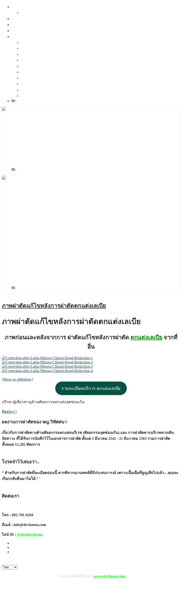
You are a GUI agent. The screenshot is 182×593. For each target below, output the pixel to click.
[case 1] (47, 358)
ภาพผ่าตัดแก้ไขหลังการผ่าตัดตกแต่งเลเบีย (54, 306)
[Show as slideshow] (17, 379)
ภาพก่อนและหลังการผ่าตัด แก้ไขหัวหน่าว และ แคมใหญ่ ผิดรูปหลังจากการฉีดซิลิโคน (91, 96)
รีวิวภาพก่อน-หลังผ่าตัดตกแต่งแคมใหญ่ (53, 54)
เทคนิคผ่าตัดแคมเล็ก (28, 25)
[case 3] (47, 366)
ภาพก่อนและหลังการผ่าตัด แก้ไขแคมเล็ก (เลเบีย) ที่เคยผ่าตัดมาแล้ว (76, 66)
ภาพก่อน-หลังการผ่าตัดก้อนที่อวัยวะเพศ (53, 42)
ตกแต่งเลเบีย (146, 337)
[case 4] (47, 371)
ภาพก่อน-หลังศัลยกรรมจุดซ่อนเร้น (39, 36)
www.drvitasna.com (109, 576)
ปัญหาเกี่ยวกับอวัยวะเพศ (31, 31)
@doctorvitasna (29, 534)
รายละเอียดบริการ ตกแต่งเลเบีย (91, 388)
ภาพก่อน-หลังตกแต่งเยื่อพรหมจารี (49, 90)
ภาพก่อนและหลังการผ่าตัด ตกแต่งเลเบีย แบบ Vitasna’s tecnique (72, 72)
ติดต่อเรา (28, 13)
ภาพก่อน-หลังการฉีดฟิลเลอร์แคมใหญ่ (52, 48)
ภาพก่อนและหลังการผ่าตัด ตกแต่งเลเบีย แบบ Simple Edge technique (75, 84)
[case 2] (47, 362)
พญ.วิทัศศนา (21, 19)
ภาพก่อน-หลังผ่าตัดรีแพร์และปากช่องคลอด (56, 60)
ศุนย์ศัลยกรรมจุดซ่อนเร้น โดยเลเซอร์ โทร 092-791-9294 (56, 122)
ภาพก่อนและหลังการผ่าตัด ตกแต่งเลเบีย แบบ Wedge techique (70, 78)
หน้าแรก (18, 7)
